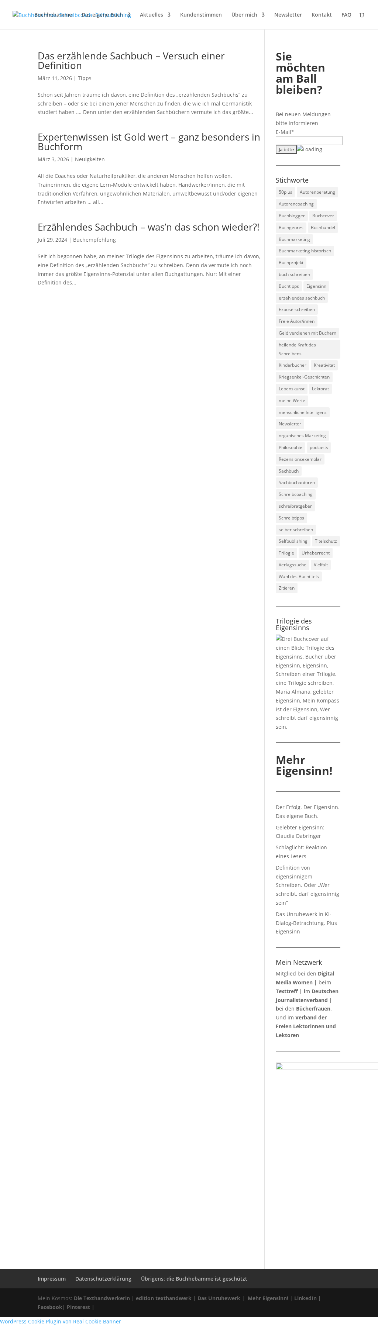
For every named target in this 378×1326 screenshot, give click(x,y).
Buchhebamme (53, 15)
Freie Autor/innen (297, 321)
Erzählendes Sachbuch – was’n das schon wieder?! (149, 227)
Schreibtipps (291, 518)
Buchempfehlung (94, 239)
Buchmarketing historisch (305, 251)
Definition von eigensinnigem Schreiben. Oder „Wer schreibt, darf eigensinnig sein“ (307, 885)
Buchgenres (291, 227)
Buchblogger (292, 216)
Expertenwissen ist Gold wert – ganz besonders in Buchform (149, 141)
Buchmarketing (294, 239)
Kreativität (324, 365)
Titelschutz (326, 541)
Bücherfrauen (313, 1008)
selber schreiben (296, 529)
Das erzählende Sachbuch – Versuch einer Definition (131, 60)
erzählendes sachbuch (302, 298)
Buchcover (323, 216)
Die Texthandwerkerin (102, 1298)
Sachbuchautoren (297, 482)
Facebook (50, 1307)
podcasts (319, 447)
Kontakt (322, 15)
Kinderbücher (292, 365)
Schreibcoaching (296, 494)
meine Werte (292, 400)
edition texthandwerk (164, 1298)
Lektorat (320, 389)
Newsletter (288, 15)
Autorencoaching (296, 204)
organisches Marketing (302, 435)
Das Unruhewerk (218, 1298)
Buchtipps (289, 286)
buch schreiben (294, 274)
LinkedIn (305, 1298)
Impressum (52, 1278)
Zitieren (287, 588)
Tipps (85, 78)
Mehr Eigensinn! (268, 1298)
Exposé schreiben (297, 309)
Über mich (244, 15)
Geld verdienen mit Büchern (307, 333)
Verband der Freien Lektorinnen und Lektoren (306, 1026)
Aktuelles (151, 15)
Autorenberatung (317, 192)
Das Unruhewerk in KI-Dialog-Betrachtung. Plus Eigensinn (306, 923)
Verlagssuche (292, 565)
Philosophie (290, 447)
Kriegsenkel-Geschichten (304, 377)
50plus (285, 192)
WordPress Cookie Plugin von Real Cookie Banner (60, 1321)
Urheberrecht (316, 553)
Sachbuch (289, 471)
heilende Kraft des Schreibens (297, 349)
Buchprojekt (291, 262)
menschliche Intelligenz (303, 412)
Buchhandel (323, 227)
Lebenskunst (292, 389)
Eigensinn (316, 286)
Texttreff (287, 991)
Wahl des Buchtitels (299, 576)
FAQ (346, 15)
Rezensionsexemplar (300, 459)
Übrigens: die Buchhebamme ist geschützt (194, 1278)
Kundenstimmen (201, 15)
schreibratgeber (295, 506)
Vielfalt (321, 565)
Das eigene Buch (102, 15)
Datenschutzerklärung (103, 1278)
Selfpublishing (293, 541)
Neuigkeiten (90, 159)
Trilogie (286, 553)
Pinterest (78, 1307)
